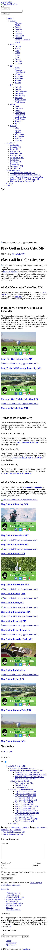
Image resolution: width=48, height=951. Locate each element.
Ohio (17, 106)
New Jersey (19, 93)
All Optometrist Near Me (15, 897)
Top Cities (9, 143)
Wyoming (18, 140)
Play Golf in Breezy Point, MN (15, 630)
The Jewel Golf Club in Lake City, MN (19, 399)
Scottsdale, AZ (15, 168)
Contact (8, 185)
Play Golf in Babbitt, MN (13, 553)
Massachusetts (20, 72)
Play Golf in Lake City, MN (16, 766)
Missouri (18, 80)
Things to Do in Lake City (20, 781)
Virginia (18, 132)
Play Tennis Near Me (13, 906)
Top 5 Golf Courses (13, 171)
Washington (19, 134)
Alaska (17, 25)
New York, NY (16, 162)
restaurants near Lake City (27, 442)
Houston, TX (15, 151)
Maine (17, 68)
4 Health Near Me (12, 895)
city (11, 830)
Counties (9, 18)
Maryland (18, 70)
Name (3, 863)
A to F (12, 21)
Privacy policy (11, 945)
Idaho (17, 51)
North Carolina (20, 100)
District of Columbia (22, 40)
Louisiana (18, 63)
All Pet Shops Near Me (14, 899)
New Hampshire (21, 91)
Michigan (18, 74)
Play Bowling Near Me (14, 903)
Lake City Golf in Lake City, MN (17, 359)
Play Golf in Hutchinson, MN (14, 832)
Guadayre (5, 889)
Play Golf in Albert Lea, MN (14, 504)
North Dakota (20, 102)
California (18, 31)
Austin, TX (14, 145)
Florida (17, 42)
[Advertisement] (24, 216)
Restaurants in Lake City (24, 783)
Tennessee (18, 121)
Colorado (18, 33)
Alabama (18, 23)
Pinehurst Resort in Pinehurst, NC (22, 181)
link (10, 926)
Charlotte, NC (15, 147)
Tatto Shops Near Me (13, 910)
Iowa (17, 57)
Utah (17, 128)
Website (35, 865)
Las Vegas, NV (16, 156)
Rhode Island (20, 115)
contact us (18, 297)
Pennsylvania (20, 113)
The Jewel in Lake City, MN (14, 408)
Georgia (18, 46)
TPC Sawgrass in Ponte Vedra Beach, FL (25, 175)
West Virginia (20, 136)
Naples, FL (14, 160)
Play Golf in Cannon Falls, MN (16, 710)
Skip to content (6, 2)
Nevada (18, 89)
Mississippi (19, 78)
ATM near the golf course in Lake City (16, 473)
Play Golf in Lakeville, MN (13, 834)
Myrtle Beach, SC (17, 158)
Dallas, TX (14, 149)
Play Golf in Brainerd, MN (14, 621)
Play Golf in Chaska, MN (13, 741)
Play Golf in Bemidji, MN (13, 593)
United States (24, 827)
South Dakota (20, 119)
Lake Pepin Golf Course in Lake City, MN (21, 368)
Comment (4, 843)
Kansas (17, 59)
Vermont (18, 130)
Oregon (18, 111)
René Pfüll (9, 908)
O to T (12, 104)
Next (10, 751)
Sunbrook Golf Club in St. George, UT (24, 179)
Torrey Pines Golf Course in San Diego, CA (26, 177)
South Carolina (20, 117)
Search (3, 934)
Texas (17, 123)
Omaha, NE (14, 164)
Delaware (18, 38)
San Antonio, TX (16, 166)
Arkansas (18, 29)
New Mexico (20, 96)
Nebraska (18, 87)
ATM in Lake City (22, 787)
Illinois (17, 53)
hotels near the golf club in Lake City (27, 458)
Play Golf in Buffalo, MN (13, 670)
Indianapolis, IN (16, 153)
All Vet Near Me (12, 901)
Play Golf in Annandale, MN (14, 544)
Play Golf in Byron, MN (12, 679)
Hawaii (17, 49)
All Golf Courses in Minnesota (21, 789)
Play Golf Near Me (10, 272)
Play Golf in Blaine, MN (12, 602)
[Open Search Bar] (3, 6)
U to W (13, 126)
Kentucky (18, 61)
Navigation (14, 823)
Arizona (18, 27)
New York (18, 98)
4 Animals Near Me (13, 893)
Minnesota (19, 76)
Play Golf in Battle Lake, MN (15, 584)
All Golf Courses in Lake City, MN (23, 768)
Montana (18, 83)
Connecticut (19, 36)
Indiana (17, 55)
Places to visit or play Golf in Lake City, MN (26, 770)
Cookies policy (11, 943)
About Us (9, 183)
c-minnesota (40, 827)
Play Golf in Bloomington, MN (15, 612)
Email (39, 863)
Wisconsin (18, 138)
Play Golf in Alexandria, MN (15, 535)
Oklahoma (19, 108)
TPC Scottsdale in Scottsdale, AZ (22, 173)
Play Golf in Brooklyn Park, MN (16, 639)
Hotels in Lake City (22, 785)
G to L (12, 44)
